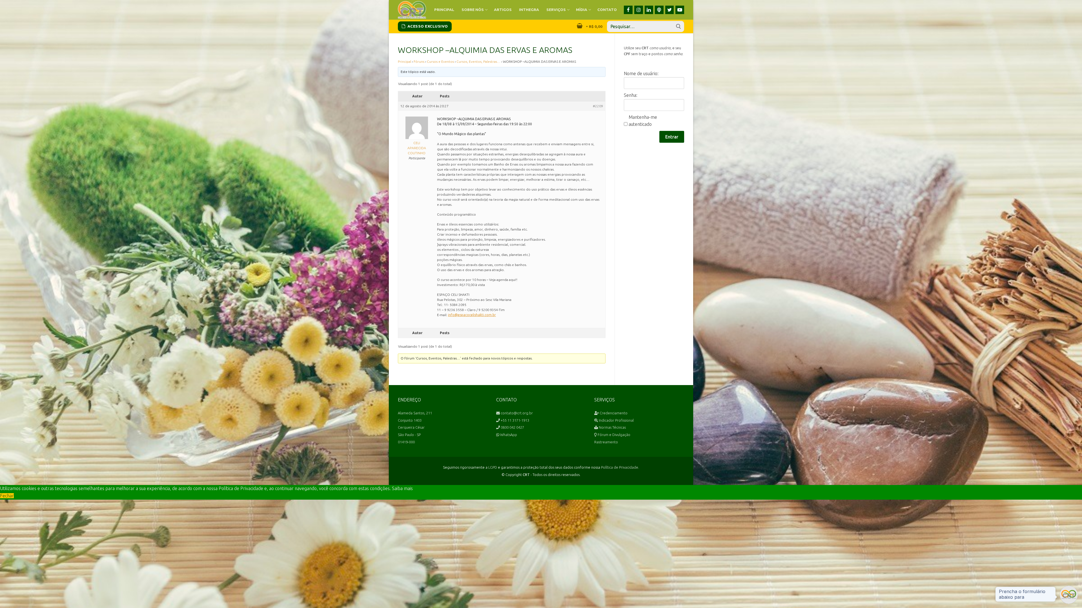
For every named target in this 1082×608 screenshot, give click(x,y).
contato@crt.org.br (516, 413)
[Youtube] (679, 10)
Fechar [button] (7, 495)
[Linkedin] (649, 10)
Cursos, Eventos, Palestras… (478, 61)
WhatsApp (508, 435)
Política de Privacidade (619, 467)
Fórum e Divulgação (613, 435)
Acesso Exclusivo (427, 26)
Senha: (630, 95)
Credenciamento (613, 413)
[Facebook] (628, 10)
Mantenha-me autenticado (643, 121)
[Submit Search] (678, 26)
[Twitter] (669, 10)
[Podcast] (659, 10)
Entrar (671, 136)
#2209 (598, 106)
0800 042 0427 (512, 427)
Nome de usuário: (641, 73)
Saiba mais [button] (402, 488)
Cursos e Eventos (440, 61)
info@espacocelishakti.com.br (472, 315)
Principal (404, 61)
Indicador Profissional (616, 420)
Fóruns (419, 61)
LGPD (492, 467)
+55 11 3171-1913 (514, 420)
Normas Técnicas (612, 427)
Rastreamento (606, 442)
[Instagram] (638, 10)
